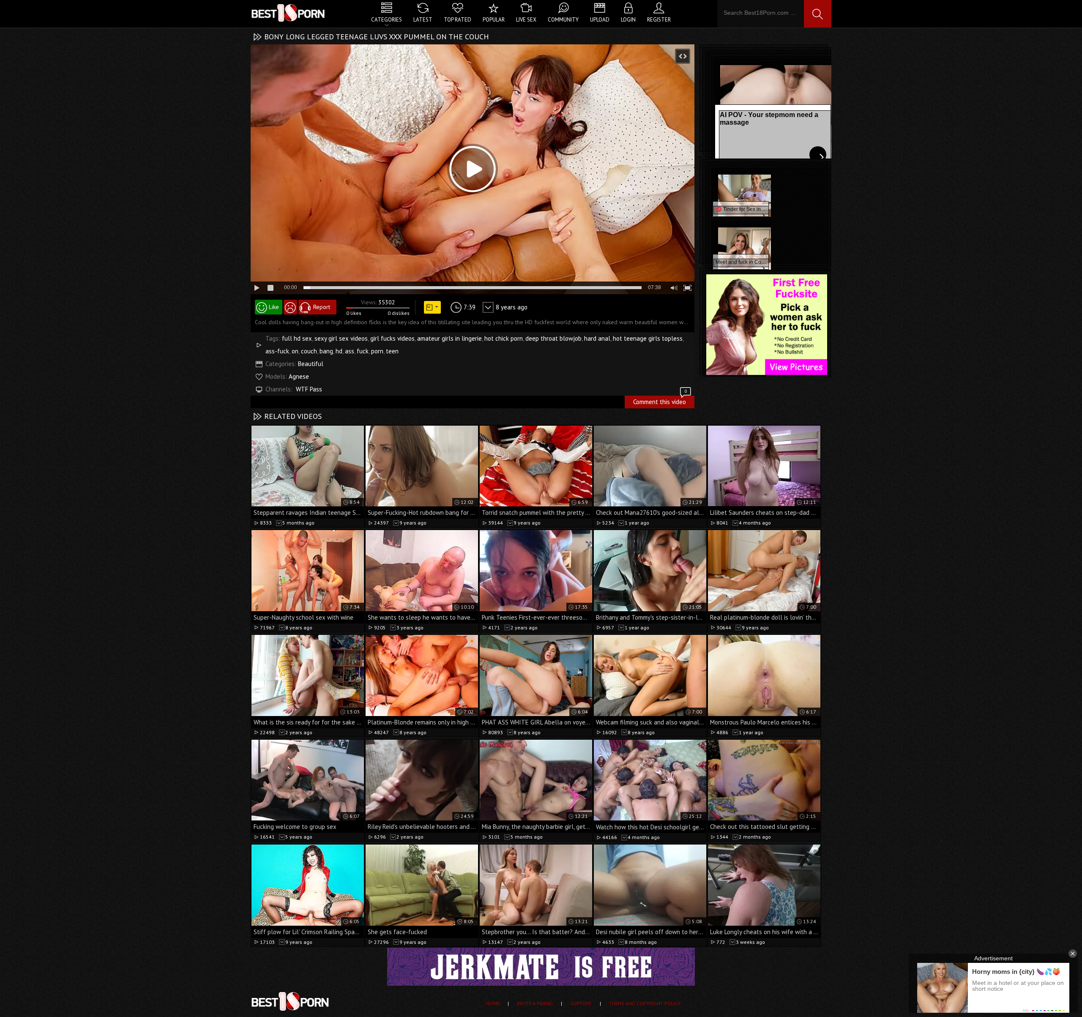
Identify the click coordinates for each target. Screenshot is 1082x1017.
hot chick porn (503, 338)
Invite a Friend (535, 1003)
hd (339, 351)
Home (493, 1003)
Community (563, 19)
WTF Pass (309, 389)
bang (326, 351)
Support (581, 1003)
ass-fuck (277, 351)
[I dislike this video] (290, 307)
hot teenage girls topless (648, 338)
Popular (494, 19)
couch (309, 351)
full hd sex (297, 338)
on (295, 351)
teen (392, 351)
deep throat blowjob (553, 338)
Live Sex (526, 19)
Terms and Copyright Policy (645, 1003)
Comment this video (660, 401)
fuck (363, 351)
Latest (422, 19)
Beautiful (310, 364)
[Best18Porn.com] (289, 12)
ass (349, 351)
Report (321, 307)
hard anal (597, 338)
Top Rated (457, 19)
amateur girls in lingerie (449, 338)
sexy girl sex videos (341, 338)
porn (377, 351)
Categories (386, 19)
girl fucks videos (392, 338)
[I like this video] (268, 307)
